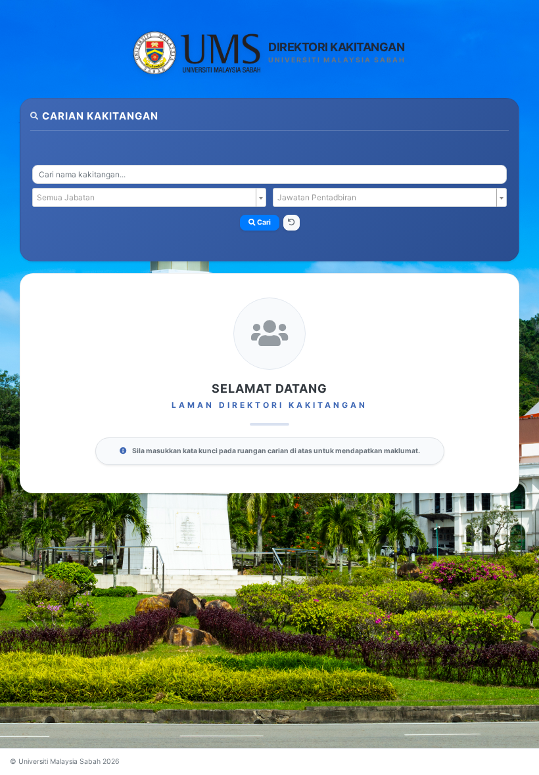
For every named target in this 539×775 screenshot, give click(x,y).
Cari (263, 222)
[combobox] (269, 174)
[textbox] (145, 198)
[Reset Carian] (291, 223)
